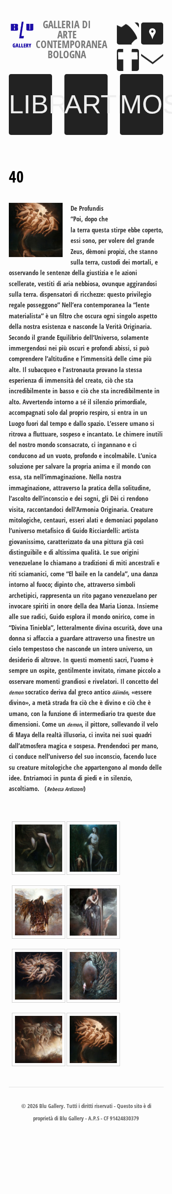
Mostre (141, 104)
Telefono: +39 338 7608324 (128, 33)
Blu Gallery (22, 35)
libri (30, 104)
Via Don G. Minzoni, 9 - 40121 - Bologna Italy (152, 33)
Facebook (128, 60)
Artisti (86, 104)
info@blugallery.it (152, 60)
